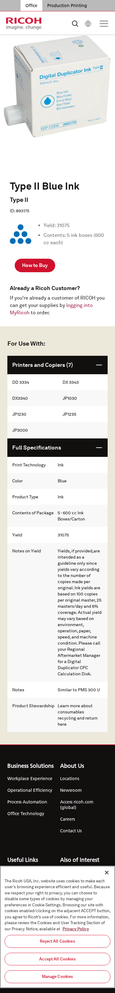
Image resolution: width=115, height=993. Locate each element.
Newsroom (71, 790)
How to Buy (35, 265)
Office (31, 5)
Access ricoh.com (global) (76, 804)
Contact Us (71, 831)
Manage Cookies (57, 976)
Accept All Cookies (57, 959)
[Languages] (88, 23)
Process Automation (27, 802)
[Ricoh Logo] (24, 24)
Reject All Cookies (57, 941)
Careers (67, 819)
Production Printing (67, 5)
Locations (69, 778)
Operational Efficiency (29, 790)
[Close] (106, 872)
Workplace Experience (29, 778)
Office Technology (25, 813)
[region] (57, 927)
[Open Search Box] (75, 24)
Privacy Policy (76, 929)
